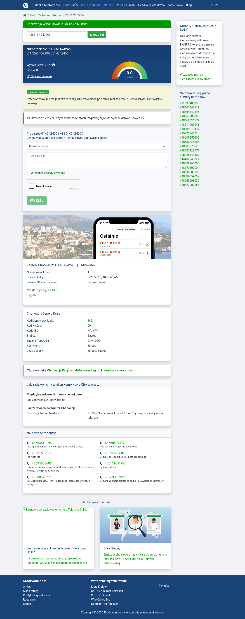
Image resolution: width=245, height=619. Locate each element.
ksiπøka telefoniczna (46, 5)
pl (216, 5)
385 (90, 320)
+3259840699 (189, 103)
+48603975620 (189, 146)
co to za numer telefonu (97, 5)
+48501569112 (41, 453)
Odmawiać (207, 606)
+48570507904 (189, 167)
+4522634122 (189, 133)
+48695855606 (41, 463)
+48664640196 (41, 443)
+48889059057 (189, 176)
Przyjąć (228, 606)
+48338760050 (189, 163)
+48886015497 (189, 129)
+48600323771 (41, 477)
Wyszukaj (97, 34)
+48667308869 (189, 116)
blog (189, 5)
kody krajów (175, 5)
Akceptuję (48, 173)
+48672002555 (189, 185)
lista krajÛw (70, 5)
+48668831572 (114, 443)
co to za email (125, 5)
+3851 (54, 290)
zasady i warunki (54, 173)
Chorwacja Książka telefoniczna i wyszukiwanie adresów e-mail (90, 370)
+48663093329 (114, 477)
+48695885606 (114, 453)
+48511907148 (114, 463)
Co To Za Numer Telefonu (46, 15)
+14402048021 (189, 159)
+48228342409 (189, 154)
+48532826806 (189, 142)
